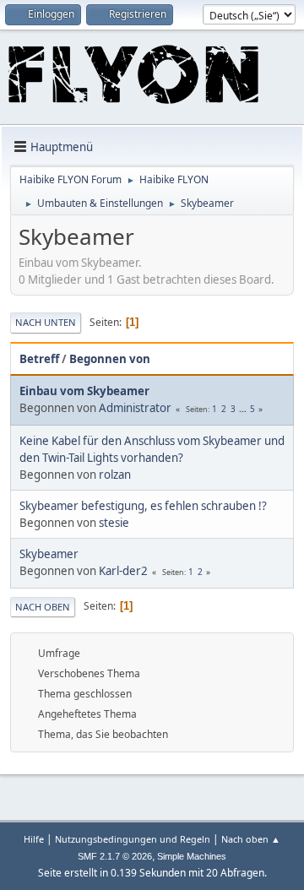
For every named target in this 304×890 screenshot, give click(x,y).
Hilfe (34, 839)
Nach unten (45, 322)
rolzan (115, 474)
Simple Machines (191, 856)
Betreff (39, 358)
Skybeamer (49, 554)
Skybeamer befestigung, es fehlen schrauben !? (143, 505)
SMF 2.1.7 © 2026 (115, 856)
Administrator (135, 407)
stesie (114, 522)
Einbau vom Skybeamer (84, 391)
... (244, 409)
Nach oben (42, 606)
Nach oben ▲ (250, 839)
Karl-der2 (123, 570)
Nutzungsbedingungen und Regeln (132, 839)
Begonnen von (109, 358)
